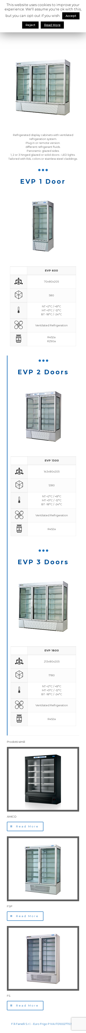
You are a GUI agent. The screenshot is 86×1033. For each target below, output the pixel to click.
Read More (52, 25)
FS (8, 995)
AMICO (11, 816)
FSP (9, 906)
